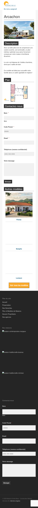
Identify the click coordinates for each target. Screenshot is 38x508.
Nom (5, 121)
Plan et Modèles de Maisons (11, 311)
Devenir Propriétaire (9, 314)
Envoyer (8, 182)
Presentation (6, 305)
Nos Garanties (7, 308)
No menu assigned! (10, 9)
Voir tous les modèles (19, 285)
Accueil (4, 302)
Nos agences (6, 317)
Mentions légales (15, 501)
